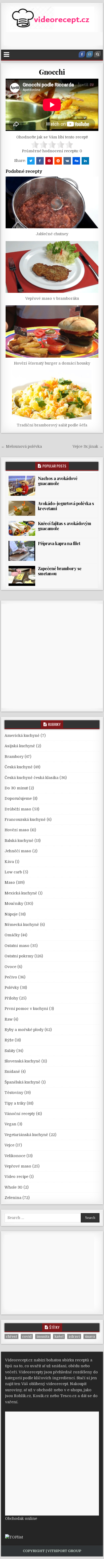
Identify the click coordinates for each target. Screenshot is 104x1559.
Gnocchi (52, 72)
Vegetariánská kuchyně (26, 1135)
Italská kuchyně (19, 840)
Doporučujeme (18, 798)
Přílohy (11, 998)
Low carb (13, 872)
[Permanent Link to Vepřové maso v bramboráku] (52, 267)
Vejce (9, 1145)
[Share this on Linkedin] (85, 161)
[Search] (97, 54)
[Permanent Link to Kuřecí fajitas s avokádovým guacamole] (22, 528)
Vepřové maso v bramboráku (52, 298)
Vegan (10, 1124)
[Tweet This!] (31, 161)
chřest (11, 1336)
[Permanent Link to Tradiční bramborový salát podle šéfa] (52, 394)
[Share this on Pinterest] (49, 161)
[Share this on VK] (67, 161)
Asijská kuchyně (20, 746)
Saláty (10, 1051)
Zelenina (13, 1198)
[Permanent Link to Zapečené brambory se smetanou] (22, 576)
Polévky (12, 987)
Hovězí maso (17, 830)
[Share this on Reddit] (58, 161)
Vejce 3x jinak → (88, 446)
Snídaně (12, 1071)
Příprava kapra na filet (59, 543)
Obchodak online (21, 1518)
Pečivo (11, 977)
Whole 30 (13, 1187)
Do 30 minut (16, 788)
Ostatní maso (17, 946)
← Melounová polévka (21, 446)
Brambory (14, 756)
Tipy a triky (15, 1103)
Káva (9, 862)
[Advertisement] (54, 38)
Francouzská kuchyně (25, 819)
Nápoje (11, 914)
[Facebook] (82, 54)
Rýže (9, 1040)
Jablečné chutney (52, 234)
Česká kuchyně (19, 767)
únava (90, 1336)
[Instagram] (89, 54)
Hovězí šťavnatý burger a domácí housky (52, 363)
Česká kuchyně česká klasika (31, 777)
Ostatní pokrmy (19, 956)
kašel (58, 1336)
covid (26, 1336)
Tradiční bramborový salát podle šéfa (52, 425)
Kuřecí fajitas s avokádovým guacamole (64, 526)
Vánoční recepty (20, 1114)
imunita (43, 1336)
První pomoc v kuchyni (26, 1008)
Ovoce (10, 967)
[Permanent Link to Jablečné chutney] (52, 202)
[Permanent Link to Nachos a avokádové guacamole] (22, 486)
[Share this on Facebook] (40, 161)
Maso (10, 882)
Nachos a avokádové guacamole (58, 480)
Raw (9, 1019)
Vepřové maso (18, 1166)
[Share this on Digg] (76, 161)
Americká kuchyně (22, 735)
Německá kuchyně (22, 924)
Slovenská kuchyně (22, 1061)
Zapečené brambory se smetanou (60, 571)
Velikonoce (15, 1156)
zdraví (74, 1336)
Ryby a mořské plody (24, 1030)
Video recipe (16, 1176)
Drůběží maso (18, 809)
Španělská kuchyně (22, 1082)
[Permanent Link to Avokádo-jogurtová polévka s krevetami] (22, 508)
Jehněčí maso (18, 851)
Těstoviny (14, 1092)
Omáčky (12, 935)
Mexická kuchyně (21, 893)
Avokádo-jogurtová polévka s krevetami (66, 506)
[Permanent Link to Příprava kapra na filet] (22, 551)
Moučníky (14, 903)
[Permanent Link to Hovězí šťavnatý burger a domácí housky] (52, 331)
